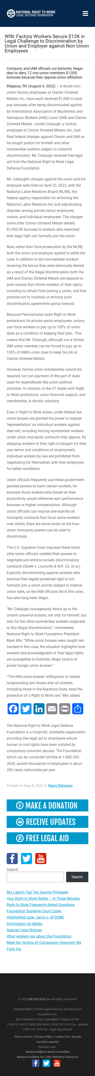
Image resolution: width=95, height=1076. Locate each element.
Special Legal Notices (24, 930)
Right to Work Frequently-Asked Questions (41, 905)
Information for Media (24, 924)
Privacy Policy (43, 1036)
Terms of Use (23, 1036)
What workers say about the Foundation (39, 936)
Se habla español (47, 1042)
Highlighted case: (35, 917)
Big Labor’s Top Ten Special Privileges (37, 892)
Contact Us (62, 1036)
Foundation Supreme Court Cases (34, 911)
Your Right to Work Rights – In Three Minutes (43, 898)
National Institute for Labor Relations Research (47, 1057)
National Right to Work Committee (47, 1052)
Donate (76, 1036)
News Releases (60, 785)
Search (12, 869)
